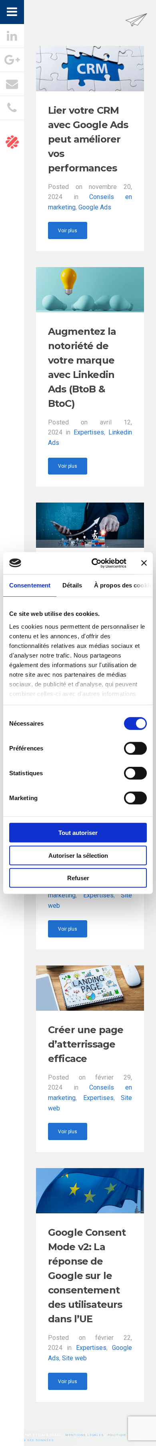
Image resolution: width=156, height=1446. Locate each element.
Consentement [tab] (29, 585)
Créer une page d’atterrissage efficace (85, 1044)
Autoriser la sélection (78, 855)
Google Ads (94, 207)
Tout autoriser (78, 832)
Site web (74, 1358)
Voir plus (67, 230)
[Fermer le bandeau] (144, 563)
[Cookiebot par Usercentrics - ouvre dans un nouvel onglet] (94, 563)
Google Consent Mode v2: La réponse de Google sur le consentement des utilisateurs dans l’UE (87, 1276)
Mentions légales (84, 1435)
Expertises (89, 432)
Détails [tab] (72, 585)
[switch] (135, 748)
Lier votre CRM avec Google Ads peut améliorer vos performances (88, 139)
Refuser (78, 878)
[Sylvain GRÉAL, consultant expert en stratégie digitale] (136, 29)
